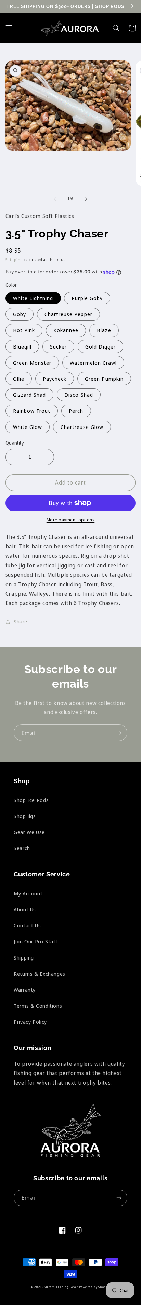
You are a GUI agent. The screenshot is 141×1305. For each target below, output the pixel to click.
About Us (25, 909)
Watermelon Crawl (93, 362)
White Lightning (33, 298)
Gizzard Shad (29, 394)
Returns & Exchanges (39, 973)
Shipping (14, 259)
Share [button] (20, 621)
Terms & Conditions (38, 1005)
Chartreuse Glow (82, 426)
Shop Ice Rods (31, 800)
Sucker (58, 346)
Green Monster (32, 362)
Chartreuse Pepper (68, 314)
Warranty (25, 989)
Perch (76, 410)
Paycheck (54, 378)
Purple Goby (87, 298)
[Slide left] (55, 198)
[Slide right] (85, 198)
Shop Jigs (25, 816)
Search (22, 848)
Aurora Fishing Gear (61, 1287)
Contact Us (27, 925)
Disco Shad (78, 394)
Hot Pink (24, 330)
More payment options (71, 520)
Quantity (14, 442)
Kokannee (65, 330)
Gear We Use (29, 832)
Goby (19, 314)
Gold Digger (100, 346)
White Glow (27, 426)
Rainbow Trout (32, 410)
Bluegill (22, 346)
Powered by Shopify (94, 1287)
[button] (9, 28)
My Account (28, 893)
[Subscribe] (119, 732)
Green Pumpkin (104, 378)
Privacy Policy (30, 1021)
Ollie (18, 378)
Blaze (104, 330)
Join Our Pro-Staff (35, 941)
